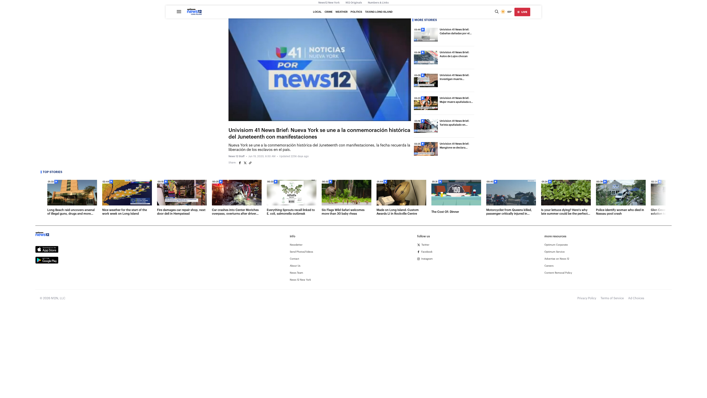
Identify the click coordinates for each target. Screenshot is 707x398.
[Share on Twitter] (245, 162)
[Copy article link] (250, 162)
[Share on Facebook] (239, 162)
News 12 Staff (236, 156)
